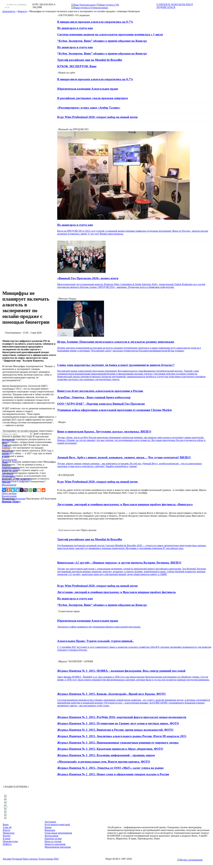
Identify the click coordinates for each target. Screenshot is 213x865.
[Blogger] (39, 490)
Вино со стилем (53, 841)
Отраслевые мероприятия (58, 833)
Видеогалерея (9, 496)
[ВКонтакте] (4, 490)
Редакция (17, 859)
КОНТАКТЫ (178, 4)
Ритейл (5, 454)
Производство (9, 459)
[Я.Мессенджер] (13, 490)
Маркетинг (8, 451)
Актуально (7, 473)
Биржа (48, 827)
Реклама (7, 859)
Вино (4, 442)
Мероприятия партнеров (58, 847)
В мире (5, 456)
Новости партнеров (55, 844)
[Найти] (32, 434)
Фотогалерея (8, 499)
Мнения (6, 482)
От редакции (8, 476)
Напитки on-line (10, 501)
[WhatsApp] (30, 490)
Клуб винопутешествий (57, 824)
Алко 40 (6, 445)
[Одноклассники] (8, 490)
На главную (8, 440)
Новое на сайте (10, 470)
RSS (56, 859)
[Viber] (26, 490)
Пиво (4, 462)
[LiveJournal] (35, 490)
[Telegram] (17, 490)
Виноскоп (50, 830)
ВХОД (189, 4)
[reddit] (43, 490)
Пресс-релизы (9, 493)
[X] (22, 490)
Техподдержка (45, 859)
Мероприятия (9, 485)
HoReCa (6, 465)
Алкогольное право (12, 487)
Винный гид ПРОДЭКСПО (16, 479)
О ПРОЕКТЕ (164, 4)
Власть (5, 448)
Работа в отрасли (11, 468)
